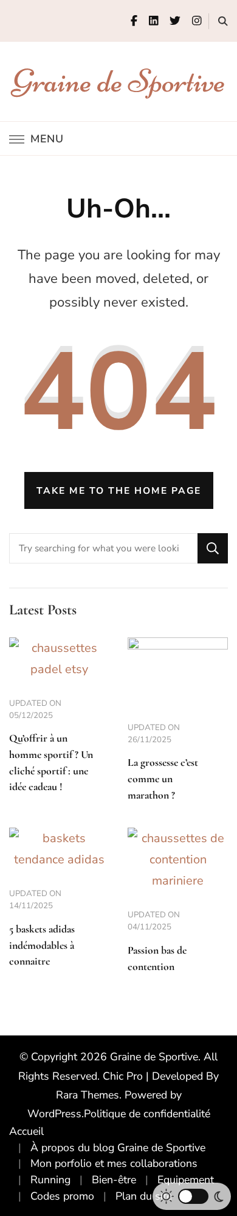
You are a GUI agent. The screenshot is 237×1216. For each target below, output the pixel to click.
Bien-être (114, 1179)
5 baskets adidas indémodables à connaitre (42, 945)
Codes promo (62, 1196)
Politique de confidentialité (147, 1113)
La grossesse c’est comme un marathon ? (163, 778)
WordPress (54, 1113)
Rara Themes (87, 1095)
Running (50, 1179)
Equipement (185, 1179)
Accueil (26, 1131)
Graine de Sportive (118, 81)
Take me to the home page (118, 490)
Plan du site (143, 1196)
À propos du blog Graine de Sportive (117, 1147)
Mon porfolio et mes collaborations (113, 1163)
